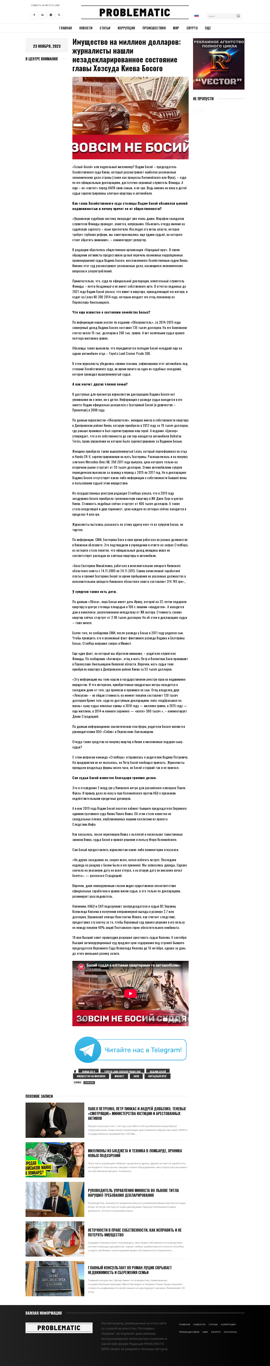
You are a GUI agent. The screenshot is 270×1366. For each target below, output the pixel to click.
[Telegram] (51, 15)
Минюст (119, 1076)
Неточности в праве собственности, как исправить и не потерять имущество (135, 1232)
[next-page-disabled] (201, 111)
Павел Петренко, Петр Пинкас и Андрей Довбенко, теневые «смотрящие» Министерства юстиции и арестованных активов (137, 1113)
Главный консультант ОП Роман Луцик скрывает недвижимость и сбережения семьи (130, 1270)
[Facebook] (34, 15)
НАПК (136, 1076)
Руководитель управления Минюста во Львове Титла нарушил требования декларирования (133, 1193)
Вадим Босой (158, 1071)
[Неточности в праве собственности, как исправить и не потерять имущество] (55, 1239)
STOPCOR (89, 1082)
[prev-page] (195, 111)
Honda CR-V (88, 1071)
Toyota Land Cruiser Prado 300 (122, 1071)
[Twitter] (59, 15)
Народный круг (157, 1076)
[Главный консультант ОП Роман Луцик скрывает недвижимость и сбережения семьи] (55, 1278)
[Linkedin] (42, 15)
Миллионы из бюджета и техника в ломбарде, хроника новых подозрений (135, 1153)
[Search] (238, 16)
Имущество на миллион (91, 1076)
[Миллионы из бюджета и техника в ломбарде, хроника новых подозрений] (55, 1159)
